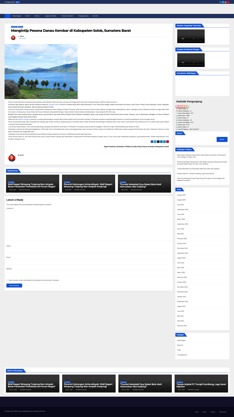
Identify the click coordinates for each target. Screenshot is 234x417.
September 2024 (182, 209)
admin (22, 36)
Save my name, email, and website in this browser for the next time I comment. (34, 280)
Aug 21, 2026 (13, 389)
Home (196, 412)
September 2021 (182, 301)
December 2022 (182, 248)
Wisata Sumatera (24, 119)
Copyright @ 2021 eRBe (11, 411)
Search (179, 133)
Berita (37, 16)
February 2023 (182, 238)
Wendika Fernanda (24, 189)
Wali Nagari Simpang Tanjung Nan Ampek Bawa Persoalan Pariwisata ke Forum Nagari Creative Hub (31, 186)
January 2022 (181, 282)
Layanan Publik (50, 16)
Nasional (20, 26)
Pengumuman (83, 16)
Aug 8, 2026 (68, 389)
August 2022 (181, 258)
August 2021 (181, 306)
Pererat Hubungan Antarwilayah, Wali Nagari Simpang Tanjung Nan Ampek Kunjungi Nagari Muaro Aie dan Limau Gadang (88, 186)
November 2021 (182, 292)
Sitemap (213, 412)
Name (8, 246)
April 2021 (180, 321)
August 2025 (181, 200)
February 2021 (182, 325)
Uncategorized (182, 355)
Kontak (95, 16)
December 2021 (182, 287)
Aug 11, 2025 (125, 389)
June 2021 (180, 311)
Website (9, 269)
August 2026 (181, 195)
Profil (27, 16)
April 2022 (180, 267)
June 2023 (180, 229)
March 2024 (181, 219)
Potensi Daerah (67, 16)
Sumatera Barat (54, 104)
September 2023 (182, 224)
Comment (10, 208)
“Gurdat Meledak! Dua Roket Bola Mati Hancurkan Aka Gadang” (140, 185)
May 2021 (180, 316)
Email (8, 257)
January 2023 (181, 243)
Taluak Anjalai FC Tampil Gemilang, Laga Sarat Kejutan (195, 173)
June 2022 (180, 263)
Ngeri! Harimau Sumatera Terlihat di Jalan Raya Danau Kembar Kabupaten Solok (136, 146)
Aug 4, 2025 (181, 389)
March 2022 (181, 272)
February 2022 (182, 277)
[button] (228, 16)
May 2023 (180, 234)
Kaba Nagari (16, 16)
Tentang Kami (223, 412)
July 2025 (180, 204)
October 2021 (181, 296)
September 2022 (182, 253)
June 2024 (180, 214)
